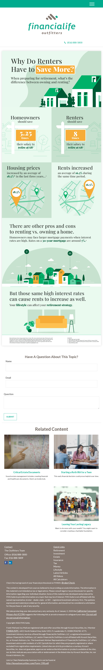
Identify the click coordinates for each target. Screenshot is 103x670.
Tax (55, 563)
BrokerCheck (68, 582)
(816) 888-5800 (74, 42)
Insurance (58, 560)
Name (9, 361)
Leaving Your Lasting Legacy (76, 524)
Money (56, 566)
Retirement (59, 550)
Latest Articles (60, 572)
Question (8, 394)
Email (8, 377)
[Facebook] (6, 562)
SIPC (16, 630)
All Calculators (60, 579)
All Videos (58, 576)
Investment (59, 553)
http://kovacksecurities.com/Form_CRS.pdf (27, 663)
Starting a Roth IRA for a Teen (76, 472)
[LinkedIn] (10, 562)
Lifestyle (57, 569)
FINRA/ (10, 630)
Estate (56, 556)
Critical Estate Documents (26, 472)
